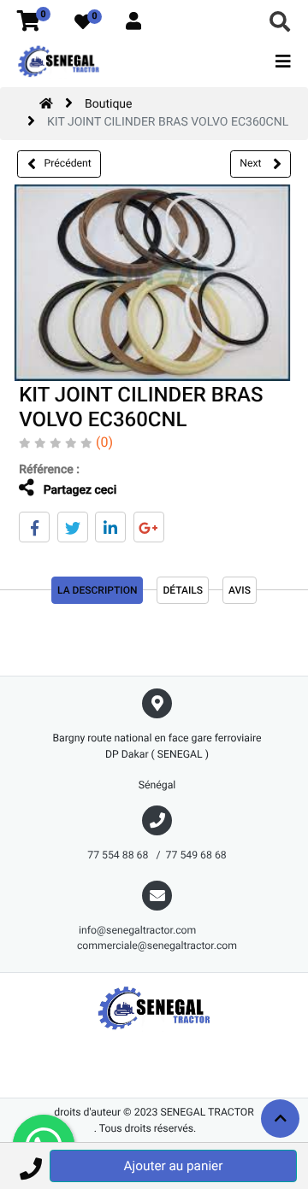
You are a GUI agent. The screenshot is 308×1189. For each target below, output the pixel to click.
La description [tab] (97, 590)
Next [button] (252, 163)
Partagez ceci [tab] (78, 490)
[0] (28, 22)
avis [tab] (239, 590)
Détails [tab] (183, 590)
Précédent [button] (68, 163)
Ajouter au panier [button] (173, 1166)
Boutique (109, 104)
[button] (30, 1166)
